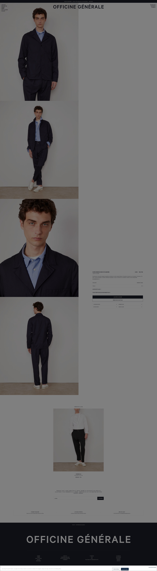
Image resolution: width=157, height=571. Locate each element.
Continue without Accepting (152, 567)
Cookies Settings (116, 569)
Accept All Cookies (125, 569)
